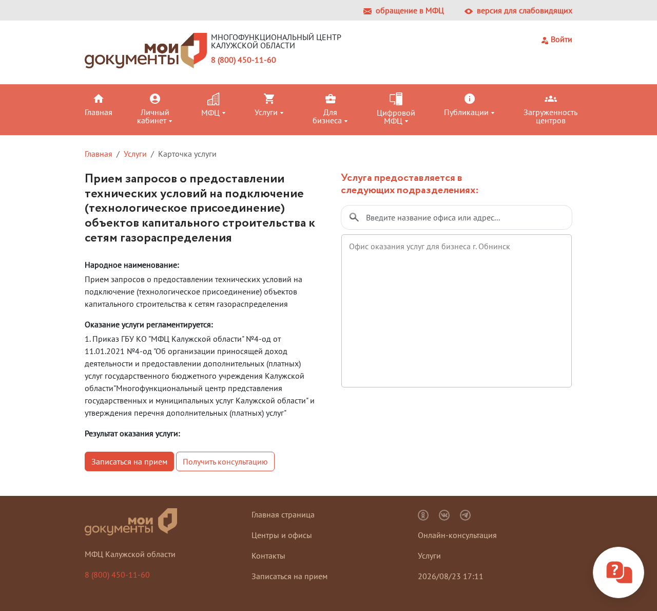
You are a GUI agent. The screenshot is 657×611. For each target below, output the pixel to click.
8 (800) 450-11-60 (243, 59)
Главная (98, 154)
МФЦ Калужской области (130, 554)
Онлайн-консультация (457, 535)
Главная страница (283, 514)
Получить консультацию (225, 461)
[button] (109, 104)
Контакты (268, 555)
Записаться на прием (129, 461)
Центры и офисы (282, 535)
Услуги (135, 154)
